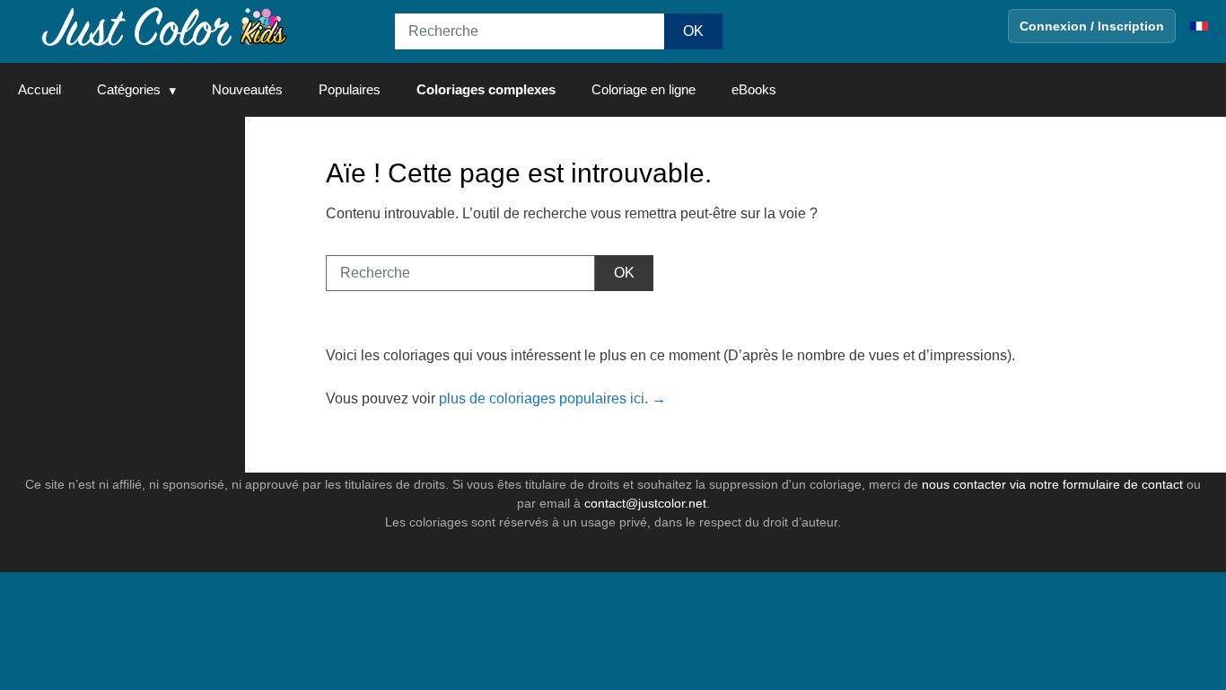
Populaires (350, 89)
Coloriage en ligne (643, 89)
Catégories (129, 89)
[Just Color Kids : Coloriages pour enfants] (165, 25)
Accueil (39, 89)
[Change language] (1199, 26)
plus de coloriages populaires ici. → (552, 398)
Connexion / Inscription (1092, 26)
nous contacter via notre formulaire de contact (1052, 484)
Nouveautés (247, 89)
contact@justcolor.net (645, 503)
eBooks (753, 89)
